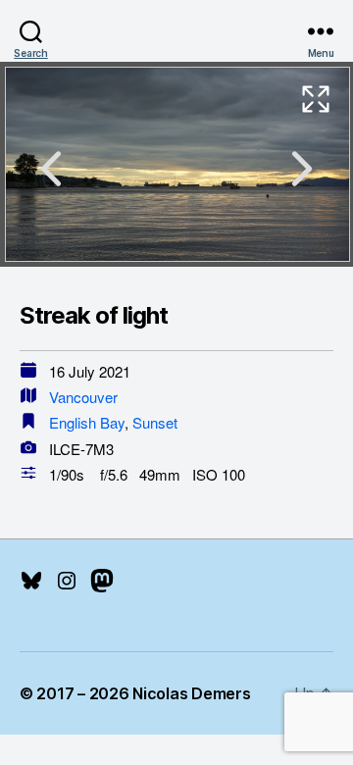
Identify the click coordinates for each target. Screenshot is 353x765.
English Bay (87, 422)
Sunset (154, 422)
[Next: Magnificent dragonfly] (302, 168)
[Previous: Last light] (51, 168)
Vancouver (83, 396)
